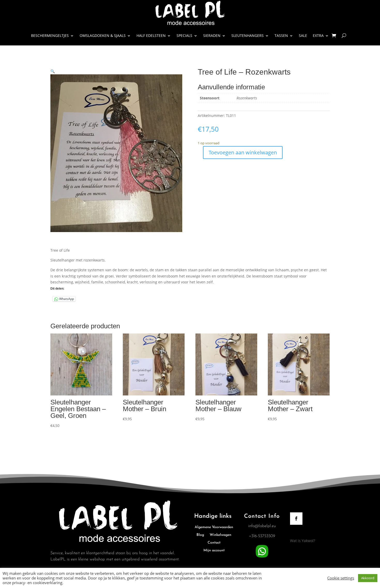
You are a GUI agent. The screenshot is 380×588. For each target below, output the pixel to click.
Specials (184, 35)
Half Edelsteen (151, 35)
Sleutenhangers (247, 35)
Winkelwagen (220, 535)
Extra (318, 35)
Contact (214, 543)
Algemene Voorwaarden (214, 527)
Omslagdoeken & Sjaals (103, 35)
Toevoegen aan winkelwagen (243, 152)
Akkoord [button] (367, 578)
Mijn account (214, 550)
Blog (200, 535)
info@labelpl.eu (262, 526)
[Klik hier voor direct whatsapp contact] (262, 558)
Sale (303, 35)
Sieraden (212, 35)
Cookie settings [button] (340, 578)
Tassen (281, 35)
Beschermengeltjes (50, 35)
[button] (52, 71)
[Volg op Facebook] (296, 518)
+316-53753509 (262, 536)
